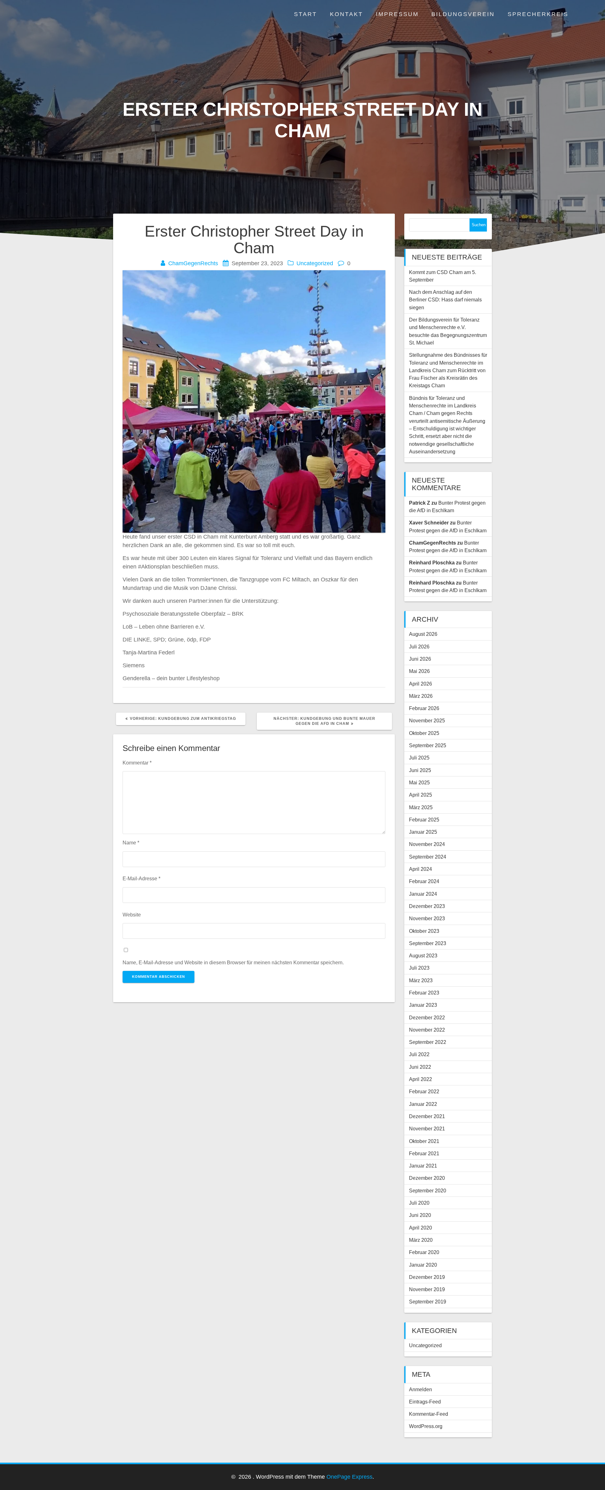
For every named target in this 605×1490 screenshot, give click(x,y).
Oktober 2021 (424, 1141)
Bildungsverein (463, 14)
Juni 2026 (420, 659)
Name (131, 842)
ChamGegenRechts (193, 263)
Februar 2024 (424, 881)
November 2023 (427, 918)
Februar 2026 (424, 708)
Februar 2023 (424, 992)
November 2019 (427, 1289)
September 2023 (427, 943)
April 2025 (420, 795)
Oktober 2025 (424, 733)
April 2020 (420, 1227)
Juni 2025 (420, 770)
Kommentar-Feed (428, 1414)
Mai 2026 (419, 671)
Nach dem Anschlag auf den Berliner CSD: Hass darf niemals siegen (445, 299)
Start (305, 14)
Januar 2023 (423, 1005)
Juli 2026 (419, 646)
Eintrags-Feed (425, 1401)
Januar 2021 (423, 1165)
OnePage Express (349, 1477)
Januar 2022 (423, 1104)
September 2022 (427, 1042)
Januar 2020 (423, 1265)
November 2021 (427, 1128)
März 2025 (421, 807)
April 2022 (420, 1079)
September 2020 (427, 1190)
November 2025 (427, 720)
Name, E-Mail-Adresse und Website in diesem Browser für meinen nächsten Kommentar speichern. (233, 962)
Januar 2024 (423, 894)
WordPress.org (425, 1426)
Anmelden (420, 1389)
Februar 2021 (424, 1153)
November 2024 (427, 844)
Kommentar (137, 762)
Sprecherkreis (538, 14)
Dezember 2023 (427, 906)
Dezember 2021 (427, 1116)
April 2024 (420, 869)
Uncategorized (315, 263)
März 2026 (421, 696)
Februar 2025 (424, 819)
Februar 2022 (424, 1091)
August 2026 (423, 634)
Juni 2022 (420, 1067)
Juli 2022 (419, 1054)
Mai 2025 (419, 782)
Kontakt (346, 14)
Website (132, 914)
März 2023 (421, 980)
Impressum (397, 14)
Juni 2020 (420, 1215)
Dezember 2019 (427, 1277)
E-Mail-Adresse (141, 878)
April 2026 (420, 683)
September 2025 (427, 745)
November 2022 (427, 1030)
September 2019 (427, 1301)
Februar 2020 (424, 1252)
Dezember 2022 (427, 1017)
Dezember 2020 (427, 1178)
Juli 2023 (419, 968)
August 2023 (423, 955)
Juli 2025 (419, 757)
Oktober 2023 (424, 931)
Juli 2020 (419, 1203)
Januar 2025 (423, 832)
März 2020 (421, 1240)
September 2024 (427, 857)
